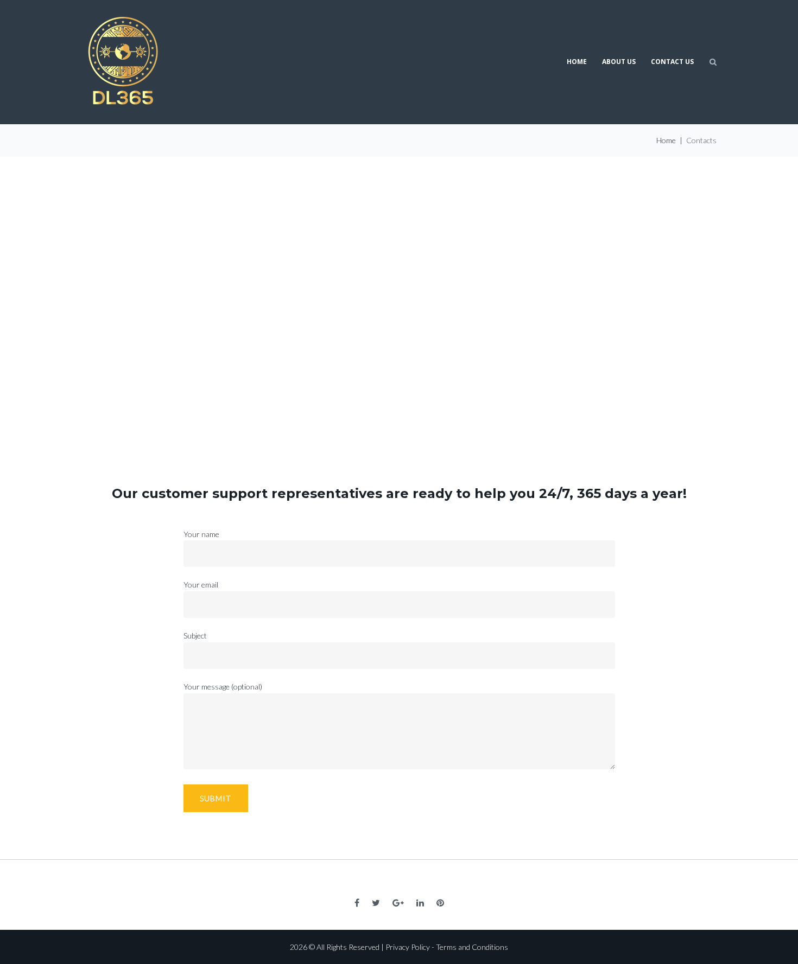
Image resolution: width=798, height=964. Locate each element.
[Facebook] (356, 902)
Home (577, 61)
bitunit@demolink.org (409, 348)
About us (619, 61)
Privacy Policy (407, 947)
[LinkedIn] (420, 902)
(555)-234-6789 (411, 299)
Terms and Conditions (472, 947)
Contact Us (672, 61)
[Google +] (398, 902)
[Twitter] (376, 902)
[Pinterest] (440, 902)
